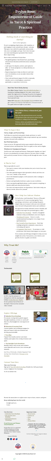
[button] (49, 5)
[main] (25, 19)
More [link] (44, 5)
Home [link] (39, 5)
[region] (25, 2)
